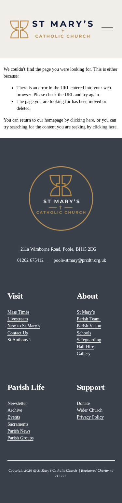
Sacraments (17, 424)
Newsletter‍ (17, 403)
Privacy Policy (90, 417)
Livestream (17, 318)
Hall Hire (85, 346)
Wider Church (89, 410)
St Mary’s (86, 312)
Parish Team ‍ (89, 318)
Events (13, 417)
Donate (83, 403)
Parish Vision (89, 325)
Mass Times (18, 312)
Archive (14, 410)
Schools (84, 332)
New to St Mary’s (23, 325)
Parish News (18, 431)
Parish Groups (20, 437)
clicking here (82, 120)
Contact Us (17, 332)
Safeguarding (89, 339)
